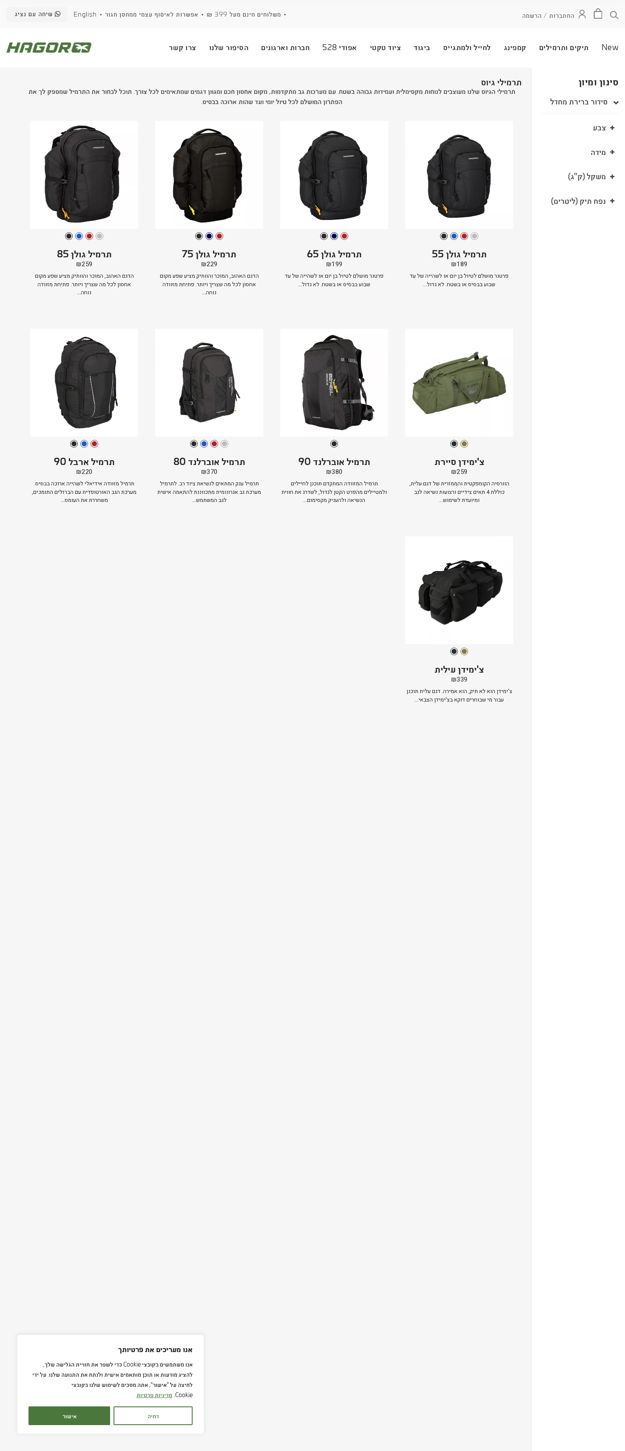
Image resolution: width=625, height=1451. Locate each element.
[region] (110, 1384)
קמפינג (515, 47)
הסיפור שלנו (229, 47)
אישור (69, 1415)
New (610, 47)
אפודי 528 (339, 47)
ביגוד (422, 47)
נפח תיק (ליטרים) (578, 200)
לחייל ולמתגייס (467, 47)
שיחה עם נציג (35, 13)
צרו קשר (182, 47)
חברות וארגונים (285, 47)
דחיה (153, 1415)
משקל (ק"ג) (587, 175)
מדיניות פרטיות (154, 1394)
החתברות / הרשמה (548, 14)
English (85, 14)
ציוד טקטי (385, 47)
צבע (599, 127)
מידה (598, 151)
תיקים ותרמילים (564, 47)
